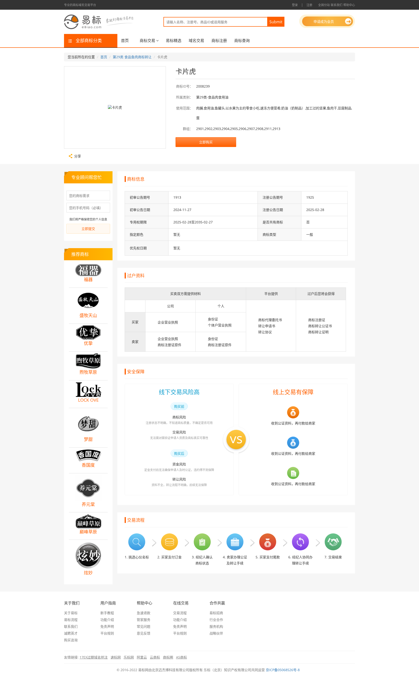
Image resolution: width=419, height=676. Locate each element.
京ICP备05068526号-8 (283, 670)
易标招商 (216, 613)
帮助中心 (349, 5)
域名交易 (196, 40)
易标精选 (173, 40)
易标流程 (71, 619)
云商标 (155, 657)
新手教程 (107, 613)
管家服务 (143, 619)
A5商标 (181, 657)
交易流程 (180, 613)
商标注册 (219, 40)
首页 (125, 40)
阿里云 (142, 657)
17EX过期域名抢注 (94, 657)
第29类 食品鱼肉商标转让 (132, 57)
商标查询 (242, 40)
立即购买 (206, 142)
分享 (77, 156)
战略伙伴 (216, 633)
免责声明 (107, 626)
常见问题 (143, 626)
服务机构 (216, 626)
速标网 (116, 657)
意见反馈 (143, 633)
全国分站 (324, 5)
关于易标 (71, 613)
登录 (295, 5)
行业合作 (216, 619)
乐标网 (129, 657)
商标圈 (168, 657)
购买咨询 (71, 640)
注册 (309, 5)
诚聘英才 (71, 633)
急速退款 (143, 613)
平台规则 (107, 633)
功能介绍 (107, 619)
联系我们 (336, 5)
